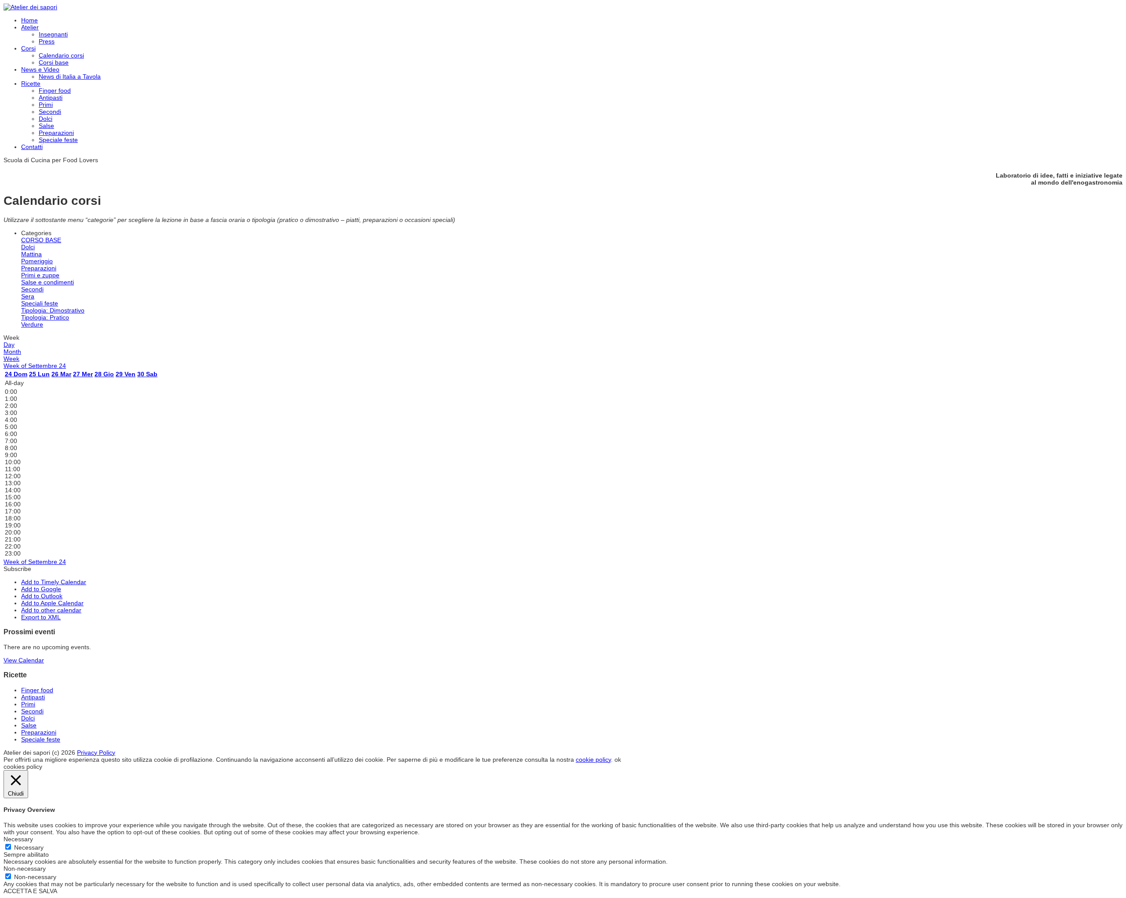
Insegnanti (53, 34)
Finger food (55, 90)
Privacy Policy (96, 752)
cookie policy (593, 759)
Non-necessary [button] (25, 868)
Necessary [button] (18, 839)
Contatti (32, 146)
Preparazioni (56, 132)
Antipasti (50, 97)
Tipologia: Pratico (45, 317)
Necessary (29, 847)
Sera (27, 296)
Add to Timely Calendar (53, 581)
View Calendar (24, 660)
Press (47, 41)
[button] (17, 568)
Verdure (32, 324)
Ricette (30, 83)
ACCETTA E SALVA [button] (30, 890)
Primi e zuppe (40, 275)
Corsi (28, 48)
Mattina (31, 254)
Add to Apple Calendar (52, 603)
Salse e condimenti (47, 282)
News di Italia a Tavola (70, 76)
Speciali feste (39, 303)
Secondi (50, 111)
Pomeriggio (37, 261)
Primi (46, 104)
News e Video (40, 69)
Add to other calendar (51, 610)
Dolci (45, 118)
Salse (46, 125)
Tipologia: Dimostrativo (52, 310)
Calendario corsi (61, 55)
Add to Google (41, 589)
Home (29, 20)
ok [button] (617, 759)
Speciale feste (58, 139)
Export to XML (41, 617)
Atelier (30, 27)
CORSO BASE (41, 240)
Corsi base (54, 62)
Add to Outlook (41, 596)
